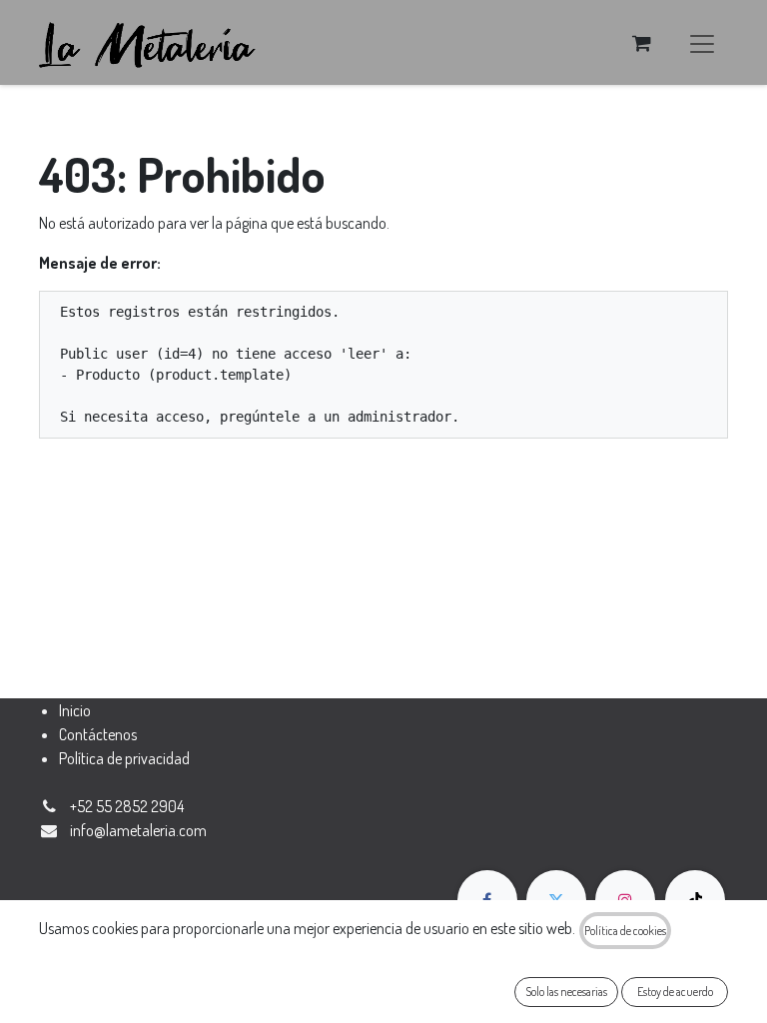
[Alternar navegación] (702, 42)
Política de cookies (625, 930)
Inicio (75, 710)
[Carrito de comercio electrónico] (641, 43)
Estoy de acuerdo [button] (675, 991)
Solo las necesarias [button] (566, 991)
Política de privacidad (124, 758)
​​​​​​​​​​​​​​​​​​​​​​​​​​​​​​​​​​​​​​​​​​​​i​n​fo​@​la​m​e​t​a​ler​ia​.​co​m (138, 830)
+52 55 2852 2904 (127, 806)
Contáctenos (98, 734)
